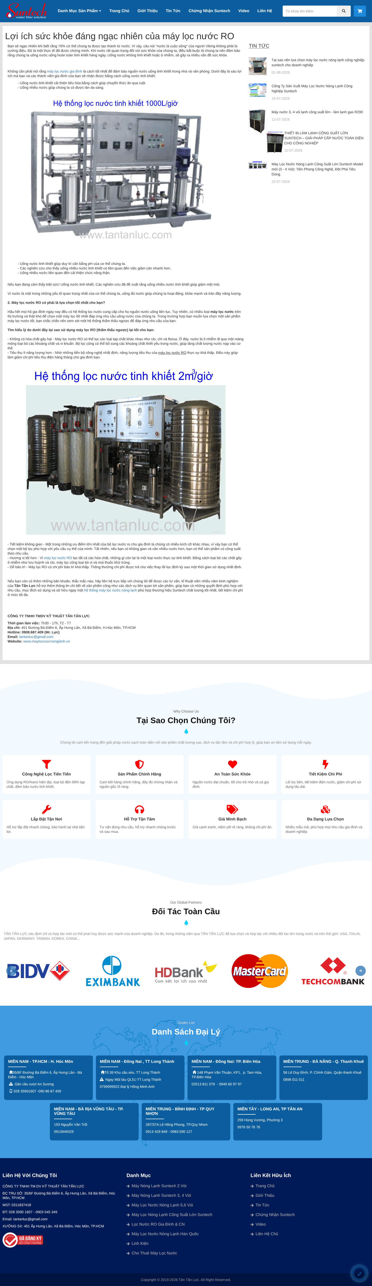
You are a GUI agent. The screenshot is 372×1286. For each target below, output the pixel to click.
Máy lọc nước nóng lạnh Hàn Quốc (165, 1234)
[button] (11, 971)
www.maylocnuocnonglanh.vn (46, 641)
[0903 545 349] (359, 1274)
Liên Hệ (264, 11)
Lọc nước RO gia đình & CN (158, 1224)
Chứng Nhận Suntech (209, 11)
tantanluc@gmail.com (36, 637)
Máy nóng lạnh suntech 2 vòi (159, 1186)
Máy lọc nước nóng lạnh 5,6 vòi (162, 1205)
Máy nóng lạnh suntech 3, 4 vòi (161, 1195)
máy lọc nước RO (58, 558)
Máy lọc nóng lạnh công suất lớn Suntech (172, 1215)
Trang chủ (265, 1186)
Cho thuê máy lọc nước (154, 1253)
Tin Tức (173, 11)
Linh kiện (140, 1244)
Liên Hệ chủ (267, 1234)
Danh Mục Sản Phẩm (78, 11)
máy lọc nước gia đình (64, 71)
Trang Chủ (119, 11)
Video (243, 11)
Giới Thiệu (147, 11)
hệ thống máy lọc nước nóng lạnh (110, 590)
